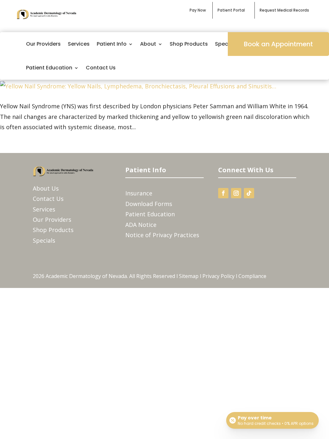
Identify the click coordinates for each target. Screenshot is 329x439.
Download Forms (148, 204)
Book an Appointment (278, 44)
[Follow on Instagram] (236, 193)
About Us (46, 188)
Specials (44, 240)
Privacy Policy (218, 276)
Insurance (138, 193)
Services (79, 44)
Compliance (252, 276)
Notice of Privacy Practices (162, 235)
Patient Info (112, 44)
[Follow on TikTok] (249, 193)
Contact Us (101, 67)
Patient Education (49, 67)
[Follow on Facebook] (223, 193)
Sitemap (189, 276)
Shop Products (189, 44)
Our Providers (43, 44)
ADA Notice (140, 224)
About (148, 44)
